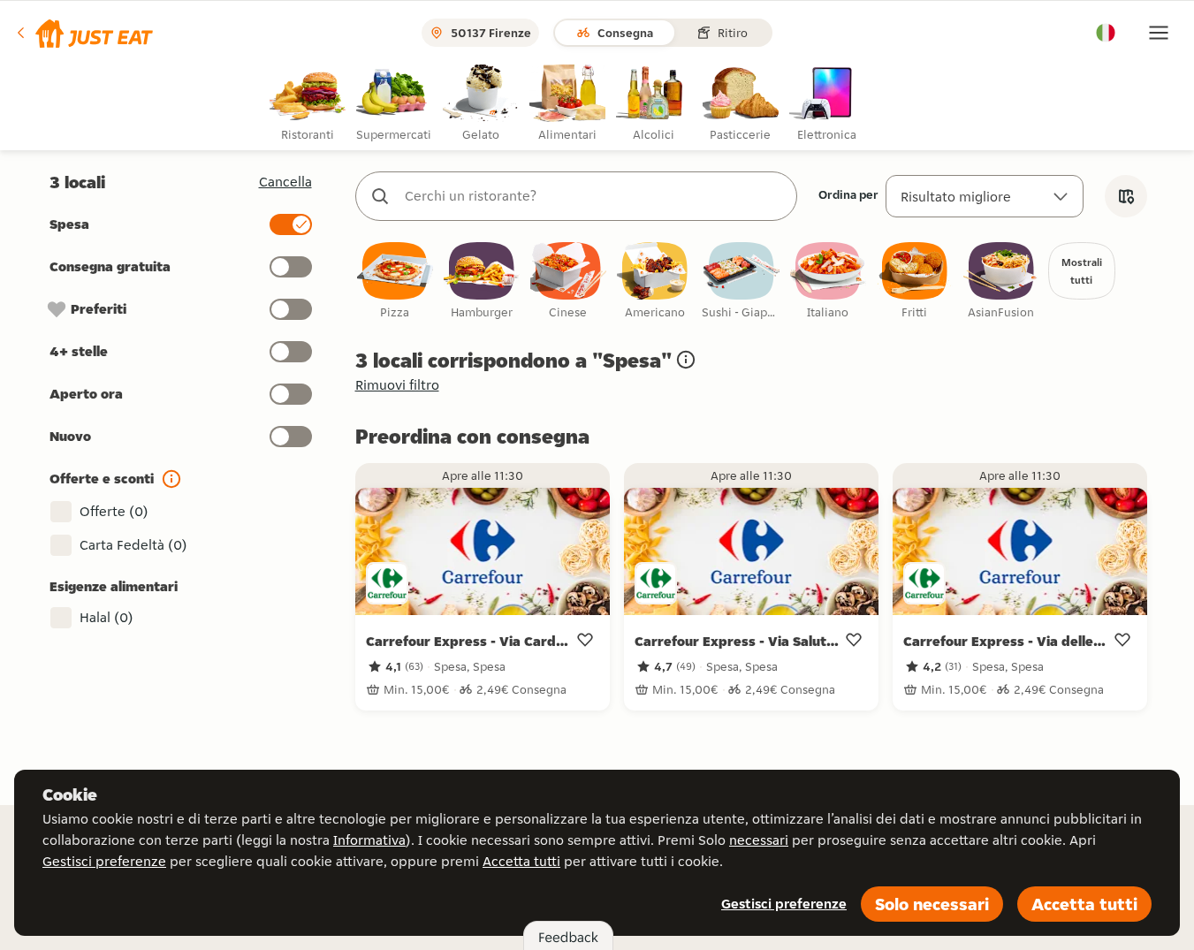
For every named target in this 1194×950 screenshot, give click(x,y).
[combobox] (594, 196)
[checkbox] (395, 281)
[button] (83, 33)
